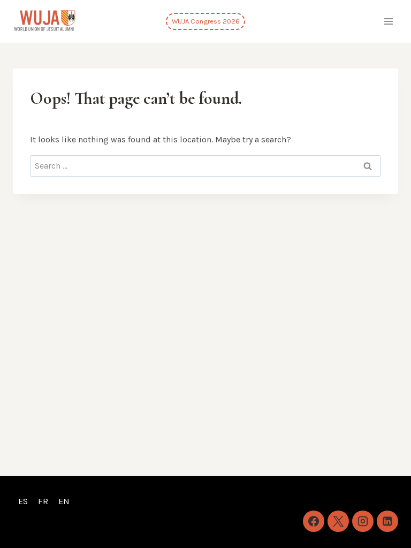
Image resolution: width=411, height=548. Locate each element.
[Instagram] (363, 521)
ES (23, 501)
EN (64, 501)
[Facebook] (313, 521)
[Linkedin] (387, 521)
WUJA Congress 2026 (206, 21)
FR (43, 501)
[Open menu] (388, 21)
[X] (338, 521)
